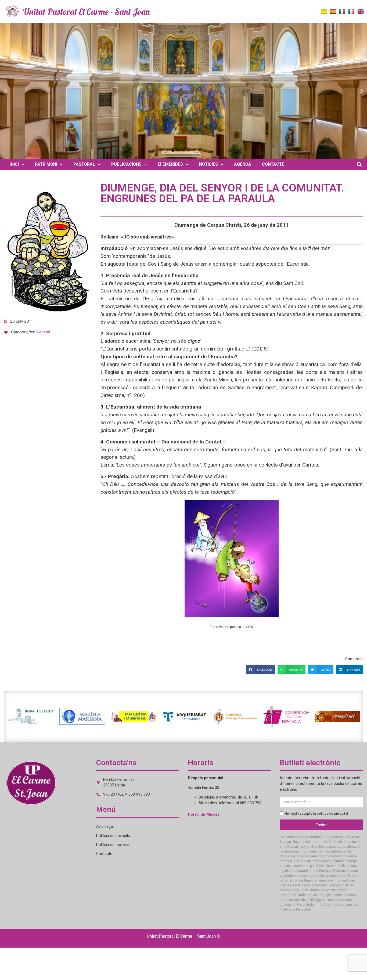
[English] (360, 12)
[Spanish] (333, 12)
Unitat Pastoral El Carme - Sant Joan (86, 11)
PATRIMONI (46, 164)
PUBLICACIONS (126, 164)
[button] (5, 91)
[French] (351, 12)
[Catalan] (324, 12)
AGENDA (242, 164)
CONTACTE (273, 164)
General (43, 332)
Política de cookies (112, 845)
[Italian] (342, 12)
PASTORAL (84, 164)
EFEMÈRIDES (170, 164)
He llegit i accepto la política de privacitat (316, 814)
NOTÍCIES (208, 164)
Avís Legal (105, 826)
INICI (14, 164)
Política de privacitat (114, 835)
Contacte (104, 853)
